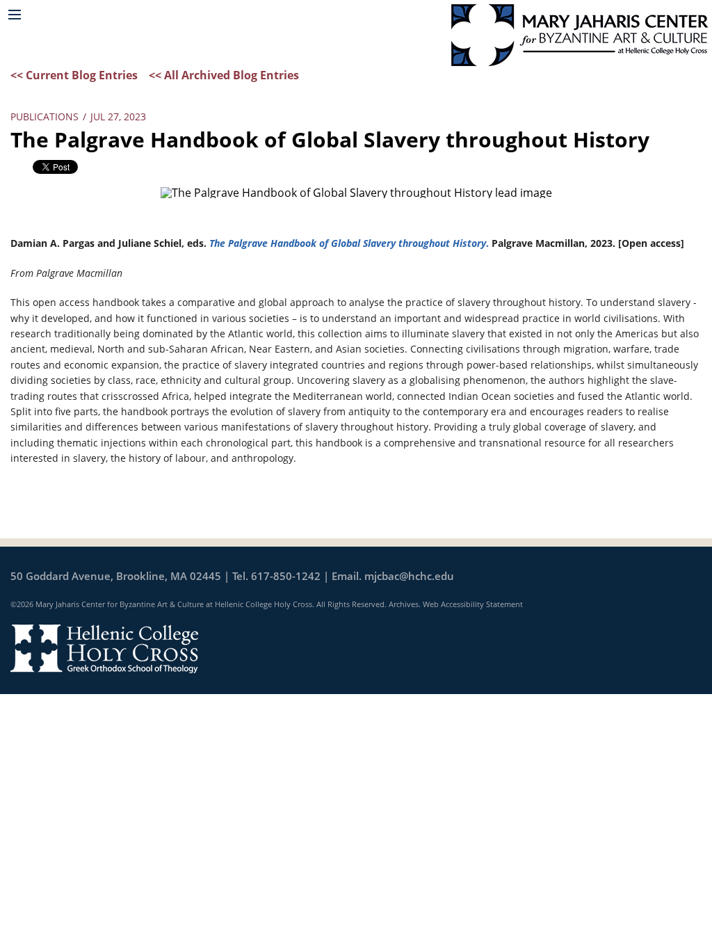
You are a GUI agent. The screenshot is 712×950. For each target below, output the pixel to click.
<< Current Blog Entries (74, 75)
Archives (404, 604)
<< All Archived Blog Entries (224, 75)
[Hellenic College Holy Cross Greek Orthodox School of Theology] (104, 647)
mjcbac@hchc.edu (409, 576)
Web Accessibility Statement (473, 604)
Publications (44, 116)
